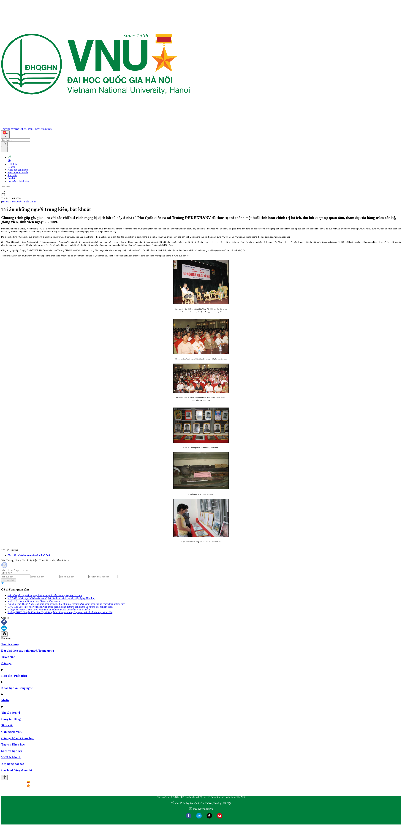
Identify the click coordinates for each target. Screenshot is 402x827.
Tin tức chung (29, 201)
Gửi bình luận (9, 580)
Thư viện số (7, 129)
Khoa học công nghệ (18, 169)
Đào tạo (11, 167)
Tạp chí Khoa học (12, 744)
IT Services (38, 129)
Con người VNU (11, 731)
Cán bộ (11, 178)
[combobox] (5, 134)
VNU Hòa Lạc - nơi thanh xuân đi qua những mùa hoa (35, 601)
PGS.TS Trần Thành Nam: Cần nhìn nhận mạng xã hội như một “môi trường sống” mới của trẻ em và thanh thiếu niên (66, 604)
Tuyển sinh (8, 656)
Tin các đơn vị (10, 712)
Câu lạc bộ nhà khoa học (17, 738)
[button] (201, 622)
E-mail (29, 129)
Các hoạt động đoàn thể (16, 770)
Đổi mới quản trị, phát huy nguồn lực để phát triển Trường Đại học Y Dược (45, 595)
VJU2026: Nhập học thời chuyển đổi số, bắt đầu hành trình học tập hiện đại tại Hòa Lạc (51, 598)
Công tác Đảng (11, 719)
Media (5, 700)
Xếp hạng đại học (12, 763)
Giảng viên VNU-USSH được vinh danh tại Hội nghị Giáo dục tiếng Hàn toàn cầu (49, 609)
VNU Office (19, 129)
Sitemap (48, 129)
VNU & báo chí (11, 757)
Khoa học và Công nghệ (17, 688)
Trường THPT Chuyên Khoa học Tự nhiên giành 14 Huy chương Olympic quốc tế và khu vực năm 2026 (60, 612)
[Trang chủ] (95, 126)
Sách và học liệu (11, 751)
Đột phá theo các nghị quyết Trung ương (27, 650)
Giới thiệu (12, 164)
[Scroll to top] (4, 777)
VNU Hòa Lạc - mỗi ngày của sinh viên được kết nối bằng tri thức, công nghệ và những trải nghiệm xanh (60, 606)
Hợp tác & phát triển (18, 172)
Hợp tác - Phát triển (14, 675)
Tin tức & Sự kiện (11, 201)
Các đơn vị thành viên (18, 181)
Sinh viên (12, 175)
